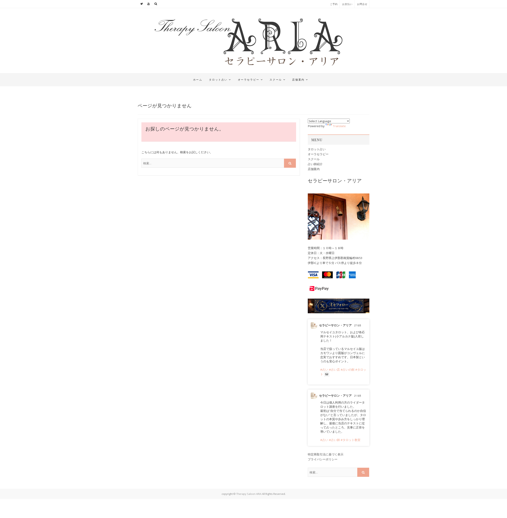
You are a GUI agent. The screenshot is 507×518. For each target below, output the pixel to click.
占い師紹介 (315, 164)
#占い (324, 369)
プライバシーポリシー (322, 459)
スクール (276, 79)
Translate (339, 126)
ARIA (143, 76)
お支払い (347, 4)
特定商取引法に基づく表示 (325, 454)
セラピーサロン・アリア (335, 325)
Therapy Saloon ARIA (248, 494)
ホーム (197, 79)
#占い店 (334, 369)
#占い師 (334, 440)
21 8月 (357, 395)
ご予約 (334, 4)
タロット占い (218, 79)
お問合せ (362, 4)
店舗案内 (298, 79)
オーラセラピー (248, 79)
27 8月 (357, 325)
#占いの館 (348, 369)
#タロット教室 (350, 440)
